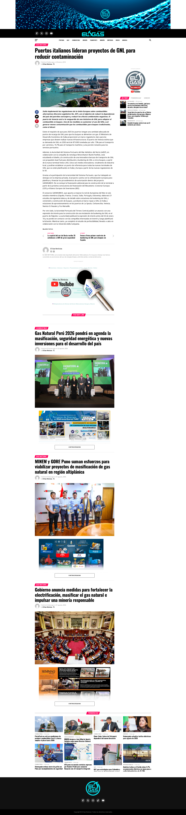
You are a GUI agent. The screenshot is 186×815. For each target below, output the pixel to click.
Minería (102, 40)
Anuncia (124, 40)
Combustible (76, 40)
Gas (68, 40)
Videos (118, 40)
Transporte (93, 40)
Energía (85, 40)
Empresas (110, 40)
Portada (61, 40)
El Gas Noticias (47, 64)
